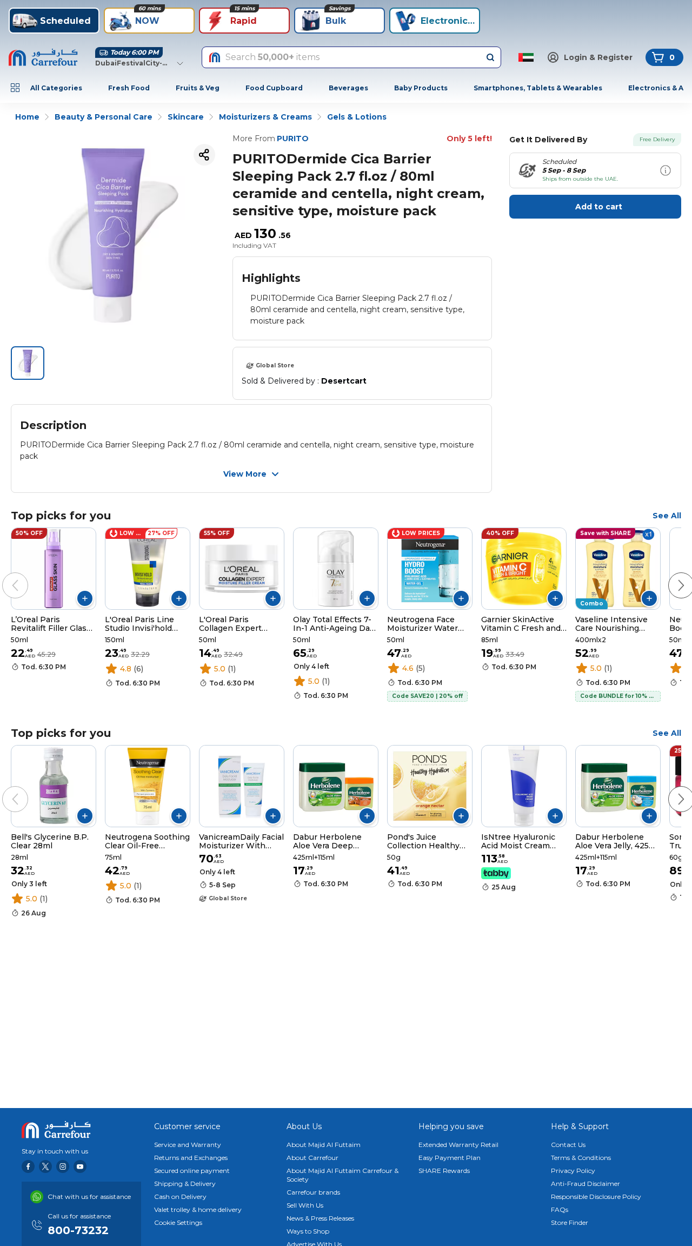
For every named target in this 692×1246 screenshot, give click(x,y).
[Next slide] (670, 574)
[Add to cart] (85, 598)
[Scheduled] (665, 170)
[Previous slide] (4, 574)
